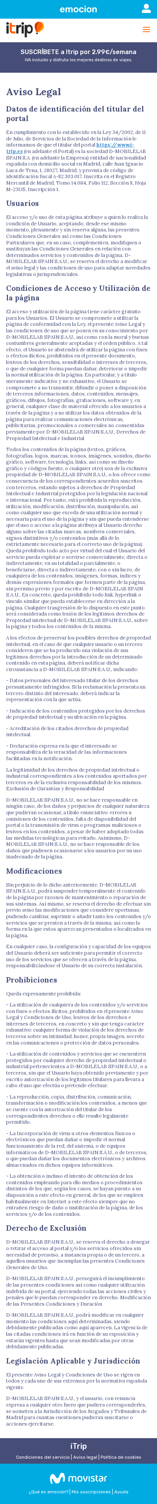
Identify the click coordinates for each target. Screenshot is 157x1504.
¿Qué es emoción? (48, 1491)
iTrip (78, 1446)
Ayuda (121, 1491)
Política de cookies (121, 1457)
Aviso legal (85, 1457)
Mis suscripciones (91, 1491)
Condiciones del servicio (43, 1457)
